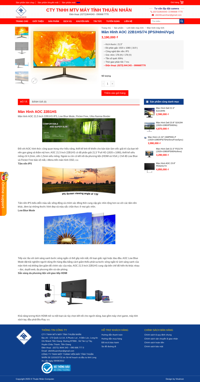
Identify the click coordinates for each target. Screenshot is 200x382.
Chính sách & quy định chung (158, 335)
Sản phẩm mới (68, 2)
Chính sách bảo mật (153, 346)
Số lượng (106, 76)
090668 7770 (176, 12)
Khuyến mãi (82, 21)
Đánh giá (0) (39, 101)
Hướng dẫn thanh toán (112, 335)
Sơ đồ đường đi (108, 346)
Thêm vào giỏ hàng (114, 93)
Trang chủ (22, 21)
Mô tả (23, 101)
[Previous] (35, 55)
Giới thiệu (38, 21)
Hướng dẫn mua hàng (111, 338)
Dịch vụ (67, 21)
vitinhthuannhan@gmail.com (168, 15)
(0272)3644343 (160, 12)
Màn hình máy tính (155, 28)
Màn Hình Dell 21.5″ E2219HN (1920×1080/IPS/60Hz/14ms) (169, 109)
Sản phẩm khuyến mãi (48, 2)
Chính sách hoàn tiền (154, 342)
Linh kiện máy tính (135, 28)
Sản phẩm (53, 21)
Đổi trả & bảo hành (110, 342)
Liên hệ (128, 21)
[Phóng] (34, 81)
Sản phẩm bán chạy (25, 2)
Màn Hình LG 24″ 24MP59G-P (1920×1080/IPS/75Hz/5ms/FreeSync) (165, 138)
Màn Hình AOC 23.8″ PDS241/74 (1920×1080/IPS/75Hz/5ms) (169, 164)
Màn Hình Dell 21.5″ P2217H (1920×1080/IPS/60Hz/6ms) (169, 150)
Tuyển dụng (113, 21)
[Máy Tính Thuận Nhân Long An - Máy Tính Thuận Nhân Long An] (22, 11)
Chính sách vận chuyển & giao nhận (161, 338)
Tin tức (97, 21)
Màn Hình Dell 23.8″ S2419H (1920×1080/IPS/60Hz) (169, 123)
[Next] (93, 55)
